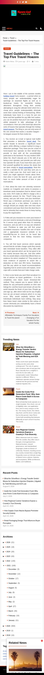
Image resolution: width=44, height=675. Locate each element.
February (11, 616)
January (11, 620)
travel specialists (26, 167)
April (10, 606)
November (12, 574)
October (11, 578)
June (10, 597)
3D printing (5, 651)
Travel (7, 49)
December (12, 569)
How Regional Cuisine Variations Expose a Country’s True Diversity (26, 432)
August (11, 588)
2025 (8, 547)
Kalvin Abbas (10, 61)
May (10, 602)
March (10, 611)
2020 (8, 626)
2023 (8, 556)
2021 (9, 565)
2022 (8, 561)
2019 (8, 631)
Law (17, 344)
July (10, 592)
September (12, 583)
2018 (8, 635)
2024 (8, 552)
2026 (8, 542)
